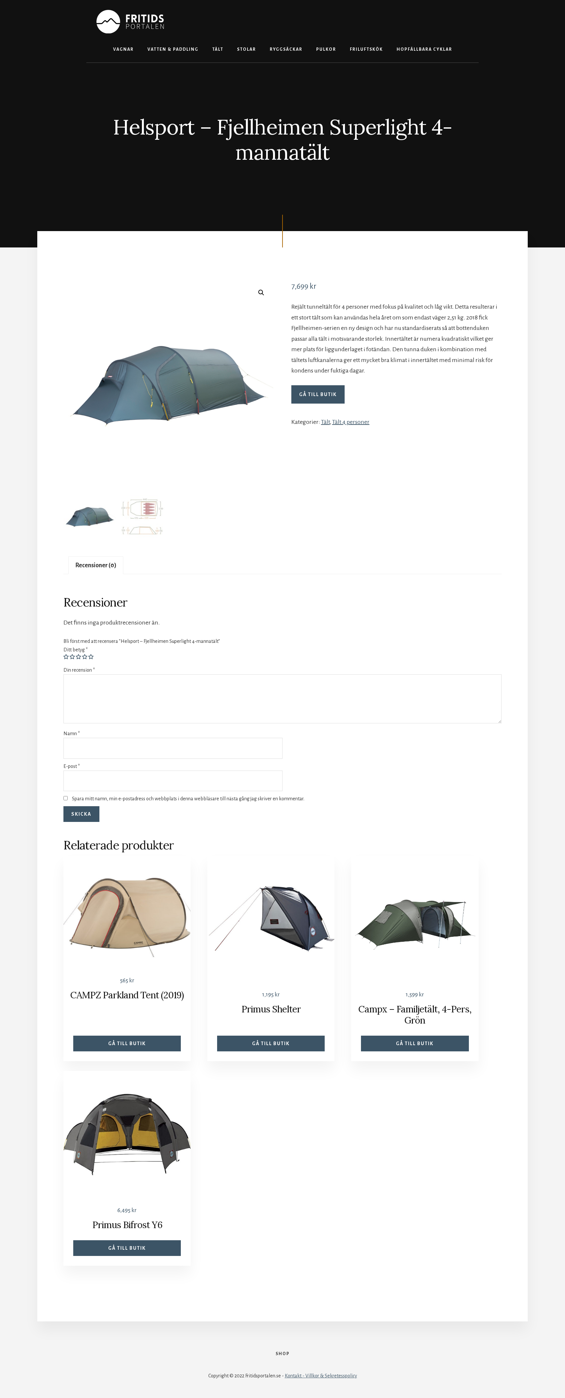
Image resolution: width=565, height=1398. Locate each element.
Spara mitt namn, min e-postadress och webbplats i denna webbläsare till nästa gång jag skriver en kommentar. (188, 798)
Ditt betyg (75, 649)
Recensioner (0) (95, 565)
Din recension (79, 670)
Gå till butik (318, 394)
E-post (71, 766)
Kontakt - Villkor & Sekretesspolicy (321, 1375)
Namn (71, 733)
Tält (325, 422)
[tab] (95, 565)
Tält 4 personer (350, 422)
